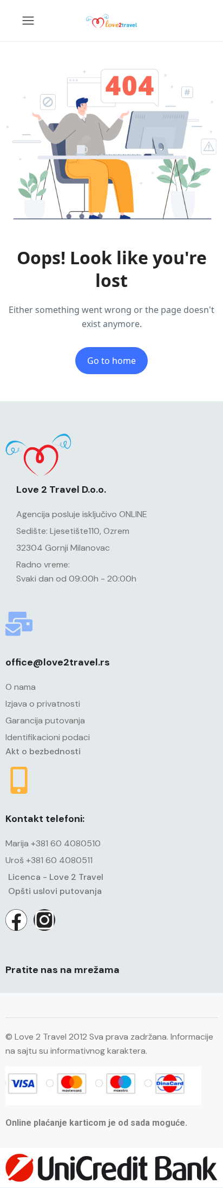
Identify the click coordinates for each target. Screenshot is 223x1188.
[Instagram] (44, 920)
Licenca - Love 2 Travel (55, 877)
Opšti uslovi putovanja (55, 891)
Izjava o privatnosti (42, 703)
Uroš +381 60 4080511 (49, 860)
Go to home (111, 361)
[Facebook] (16, 920)
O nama (20, 687)
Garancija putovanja (45, 720)
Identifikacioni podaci (47, 737)
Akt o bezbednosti (43, 751)
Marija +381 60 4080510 (53, 843)
